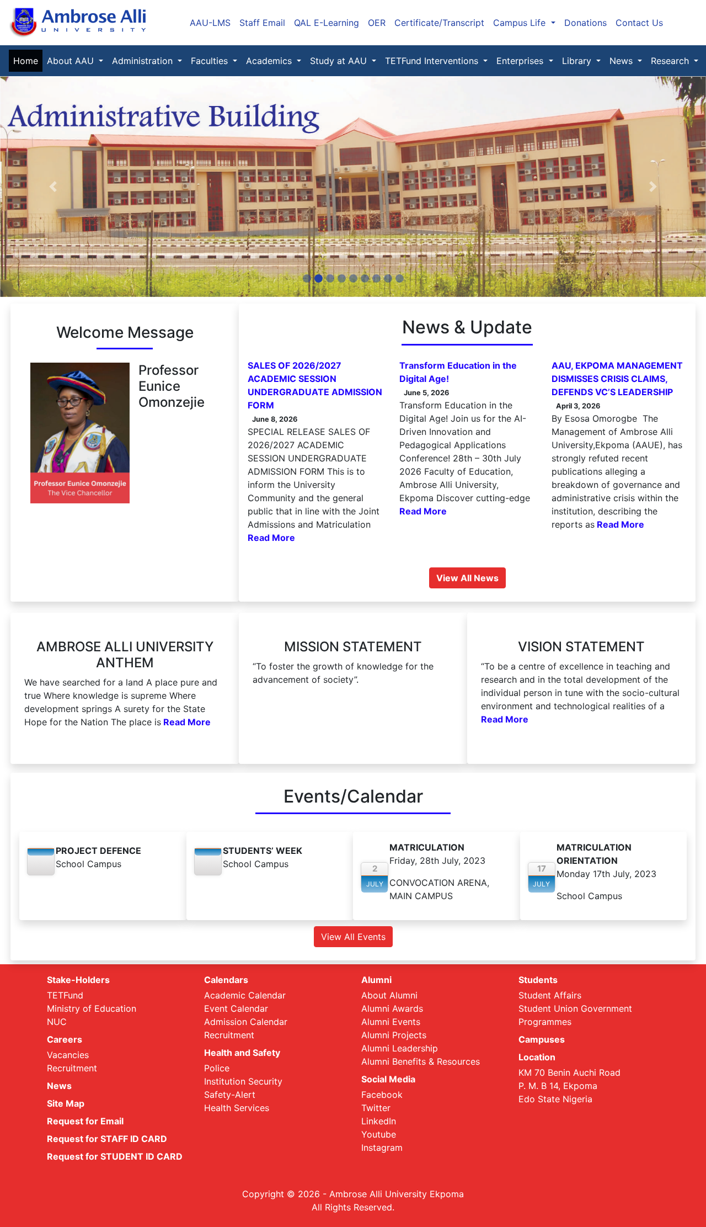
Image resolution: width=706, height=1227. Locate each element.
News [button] (622, 60)
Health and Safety (242, 1052)
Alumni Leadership (399, 1048)
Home (27, 60)
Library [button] (578, 60)
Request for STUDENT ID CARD (115, 1156)
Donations (585, 22)
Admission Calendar (245, 1021)
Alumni (376, 979)
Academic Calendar (245, 995)
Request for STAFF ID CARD (107, 1138)
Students (538, 979)
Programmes (544, 1021)
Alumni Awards (392, 1008)
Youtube (378, 1134)
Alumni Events (390, 1021)
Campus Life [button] (520, 22)
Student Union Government (575, 1008)
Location (536, 1057)
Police (216, 1068)
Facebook (382, 1094)
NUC (57, 1021)
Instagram (382, 1147)
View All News (467, 577)
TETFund (65, 995)
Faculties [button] (211, 60)
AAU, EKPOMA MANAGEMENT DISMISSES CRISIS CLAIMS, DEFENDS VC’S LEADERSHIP (617, 378)
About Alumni (389, 995)
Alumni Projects (393, 1034)
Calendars (226, 979)
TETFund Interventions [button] (433, 60)
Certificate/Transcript (439, 22)
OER (377, 22)
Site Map (65, 1103)
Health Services (236, 1107)
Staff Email (262, 22)
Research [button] (671, 60)
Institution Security (243, 1081)
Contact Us (639, 22)
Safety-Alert (229, 1094)
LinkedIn (378, 1121)
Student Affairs (549, 995)
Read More (271, 537)
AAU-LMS (210, 22)
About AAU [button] (72, 60)
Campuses (541, 1039)
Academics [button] (270, 60)
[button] (53, 186)
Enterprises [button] (521, 60)
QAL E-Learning (326, 22)
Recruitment (72, 1068)
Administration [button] (143, 60)
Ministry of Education (91, 1008)
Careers (64, 1039)
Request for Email (85, 1121)
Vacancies (68, 1054)
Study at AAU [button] (340, 60)
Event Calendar (236, 1008)
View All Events (353, 936)
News (59, 1085)
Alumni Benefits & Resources (420, 1061)
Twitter (376, 1107)
